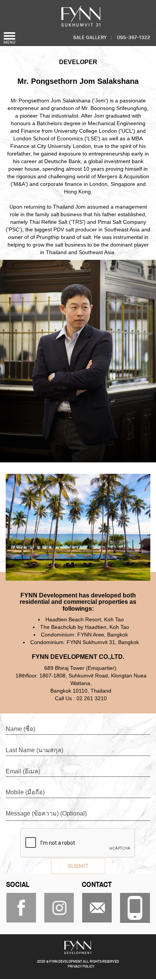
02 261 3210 (91, 698)
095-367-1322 (133, 38)
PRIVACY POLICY (81, 967)
